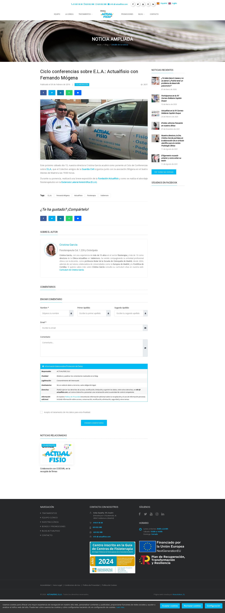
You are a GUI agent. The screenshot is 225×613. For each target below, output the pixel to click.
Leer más (120, 607)
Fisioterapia (91, 195)
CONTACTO (47, 535)
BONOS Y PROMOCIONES (53, 526)
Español (163, 3)
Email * (43, 322)
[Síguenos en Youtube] (143, 4)
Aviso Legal (57, 585)
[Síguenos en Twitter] (138, 4)
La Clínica (69, 14)
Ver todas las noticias (163, 172)
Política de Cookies (109, 585)
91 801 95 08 (77, 4)
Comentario (45, 337)
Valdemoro (104, 195)
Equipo (57, 14)
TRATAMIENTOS (49, 513)
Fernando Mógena (63, 195)
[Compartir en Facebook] (43, 92)
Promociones (127, 14)
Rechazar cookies (192, 606)
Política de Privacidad (72, 397)
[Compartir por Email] (77, 92)
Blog (140, 14)
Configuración (213, 606)
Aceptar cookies (170, 606)
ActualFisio (78, 195)
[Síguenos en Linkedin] (153, 4)
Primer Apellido (83, 307)
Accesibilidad (45, 585)
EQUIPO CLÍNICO (50, 517)
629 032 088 (89, 4)
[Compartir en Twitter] (51, 92)
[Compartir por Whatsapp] (69, 92)
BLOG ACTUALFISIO (51, 530)
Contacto (154, 14)
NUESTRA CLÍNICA (50, 522)
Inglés (174, 3)
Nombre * (44, 307)
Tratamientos (85, 14)
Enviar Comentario (94, 423)
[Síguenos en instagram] (148, 4)
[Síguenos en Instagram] (157, 513)
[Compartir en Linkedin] (60, 92)
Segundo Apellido (121, 307)
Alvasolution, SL (179, 594)
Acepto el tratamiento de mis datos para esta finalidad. (67, 412)
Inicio (99, 44)
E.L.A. (50, 195)
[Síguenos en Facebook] (133, 4)
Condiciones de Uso (72, 585)
